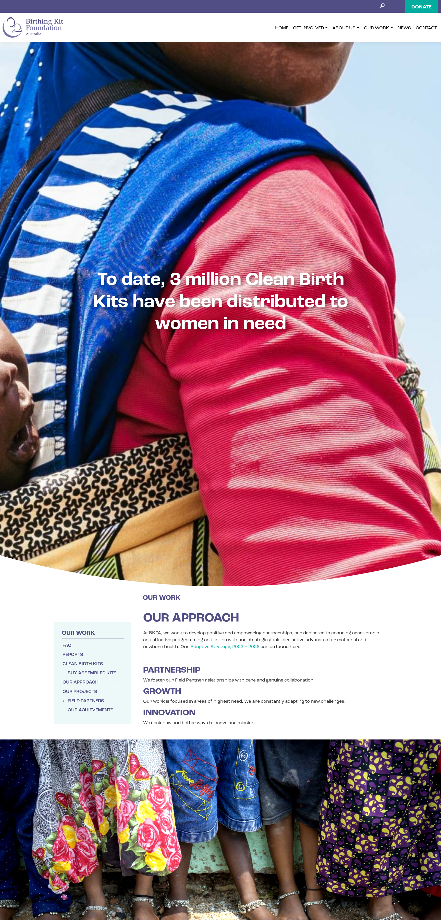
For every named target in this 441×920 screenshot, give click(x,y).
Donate (421, 7)
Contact (426, 30)
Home (281, 30)
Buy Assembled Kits (92, 682)
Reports (73, 664)
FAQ (67, 655)
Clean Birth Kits (83, 673)
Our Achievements (91, 719)
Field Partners (86, 710)
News (404, 30)
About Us (344, 30)
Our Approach (81, 691)
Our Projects (80, 701)
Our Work (376, 30)
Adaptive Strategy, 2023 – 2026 (225, 656)
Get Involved (308, 30)
